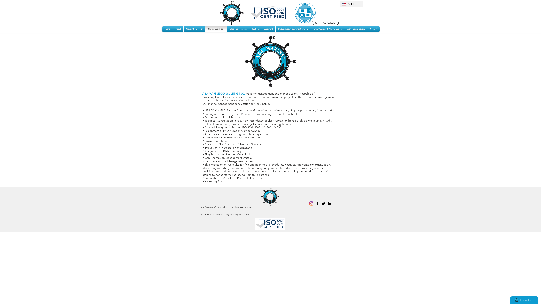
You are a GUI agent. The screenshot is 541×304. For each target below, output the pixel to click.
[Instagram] (311, 203)
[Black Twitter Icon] (323, 203)
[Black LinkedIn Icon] (329, 203)
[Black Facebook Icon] (317, 203)
